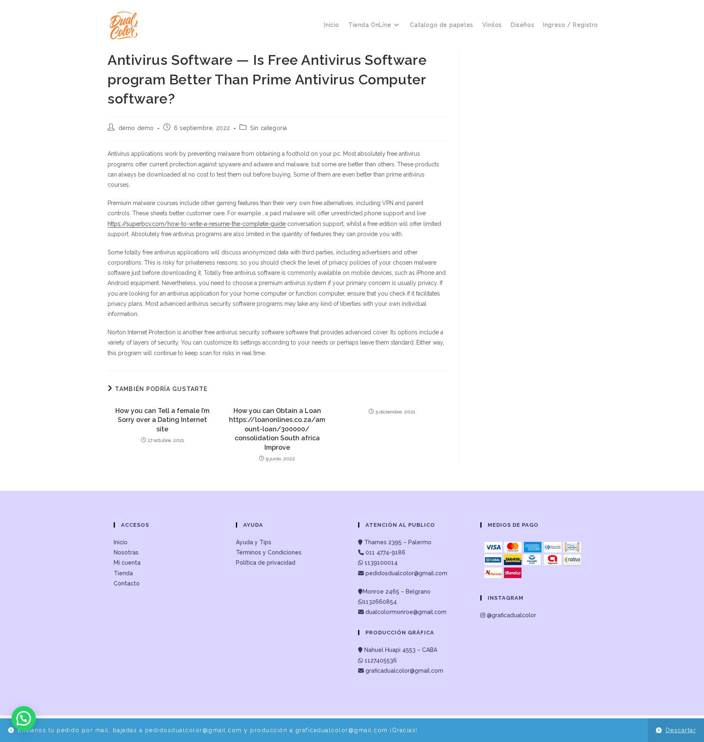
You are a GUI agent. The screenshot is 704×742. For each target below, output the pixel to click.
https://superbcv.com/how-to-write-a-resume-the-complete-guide (197, 224)
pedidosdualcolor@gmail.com (405, 573)
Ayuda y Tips (253, 542)
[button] (23, 718)
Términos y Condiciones (268, 552)
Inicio (121, 542)
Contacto (127, 583)
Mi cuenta (127, 562)
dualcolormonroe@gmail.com (406, 612)
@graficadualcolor (510, 615)
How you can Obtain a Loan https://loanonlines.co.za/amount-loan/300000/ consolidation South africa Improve (277, 429)
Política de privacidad (265, 562)
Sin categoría (268, 128)
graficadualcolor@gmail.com (403, 670)
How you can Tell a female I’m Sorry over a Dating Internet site (162, 420)
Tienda (123, 573)
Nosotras (126, 552)
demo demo (136, 128)
